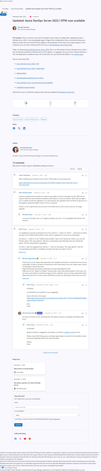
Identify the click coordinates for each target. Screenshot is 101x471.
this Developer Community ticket (61, 45)
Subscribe (18, 425)
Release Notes (21, 73)
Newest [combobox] (80, 169)
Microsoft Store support (31, 455)
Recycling (72, 470)
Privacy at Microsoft (22, 465)
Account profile (7, 455)
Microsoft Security (13, 461)
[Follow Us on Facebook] (15, 439)
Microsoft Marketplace (59, 463)
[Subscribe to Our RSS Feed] (30, 439)
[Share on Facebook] (14, 128)
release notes (78, 54)
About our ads (80, 470)
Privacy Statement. (54, 419)
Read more (22, 252)
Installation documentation (26, 87)
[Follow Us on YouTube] (25, 439)
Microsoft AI (3, 461)
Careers (89, 463)
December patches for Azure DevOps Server (27, 384)
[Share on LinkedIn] (24, 128)
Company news (10, 465)
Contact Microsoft (26, 470)
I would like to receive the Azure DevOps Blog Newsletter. (37, 419)
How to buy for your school (61, 457)
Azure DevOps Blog (17, 9)
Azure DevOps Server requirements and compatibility (35, 83)
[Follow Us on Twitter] (20, 439)
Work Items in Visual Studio (24, 369)
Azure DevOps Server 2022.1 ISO (28, 64)
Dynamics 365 (23, 461)
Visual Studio (83, 463)
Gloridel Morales (23, 27)
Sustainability (59, 465)
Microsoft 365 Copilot (69, 461)
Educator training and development (81, 457)
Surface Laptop (11, 452)
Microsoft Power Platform (44, 461)
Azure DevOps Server (31, 119)
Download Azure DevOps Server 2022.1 (30, 78)
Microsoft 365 (32, 461)
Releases (43, 119)
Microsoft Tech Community (44, 463)
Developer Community (66, 92)
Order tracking (47, 455)
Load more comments (50, 353)
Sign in (3, 14)
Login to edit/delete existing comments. (40, 166)
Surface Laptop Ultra (23, 452)
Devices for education (12, 457)
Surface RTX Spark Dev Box (37, 452)
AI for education (18, 459)
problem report (69, 332)
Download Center (18, 455)
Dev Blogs (5, 9)
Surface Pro (3, 452)
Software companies (73, 463)
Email (16, 402)
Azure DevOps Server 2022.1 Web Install (30, 68)
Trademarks (58, 470)
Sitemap (18, 470)
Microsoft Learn (11, 463)
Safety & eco (66, 470)
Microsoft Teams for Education (29, 457)
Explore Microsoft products (84, 452)
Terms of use (50, 470)
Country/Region (19, 411)
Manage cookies (41, 470)
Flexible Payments (85, 455)
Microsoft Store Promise (73, 455)
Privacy (34, 470)
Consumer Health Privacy (7, 470)
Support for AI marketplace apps (26, 463)
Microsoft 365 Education (45, 457)
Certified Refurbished (59, 455)
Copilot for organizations (53, 452)
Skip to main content (6, 1)
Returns (40, 455)
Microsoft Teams (57, 461)
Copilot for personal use (68, 452)
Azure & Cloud (18, 119)
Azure (87, 461)
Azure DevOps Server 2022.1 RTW (37, 50)
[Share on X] (19, 128)
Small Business (80, 461)
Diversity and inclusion (41, 465)
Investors (31, 465)
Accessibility (51, 465)
